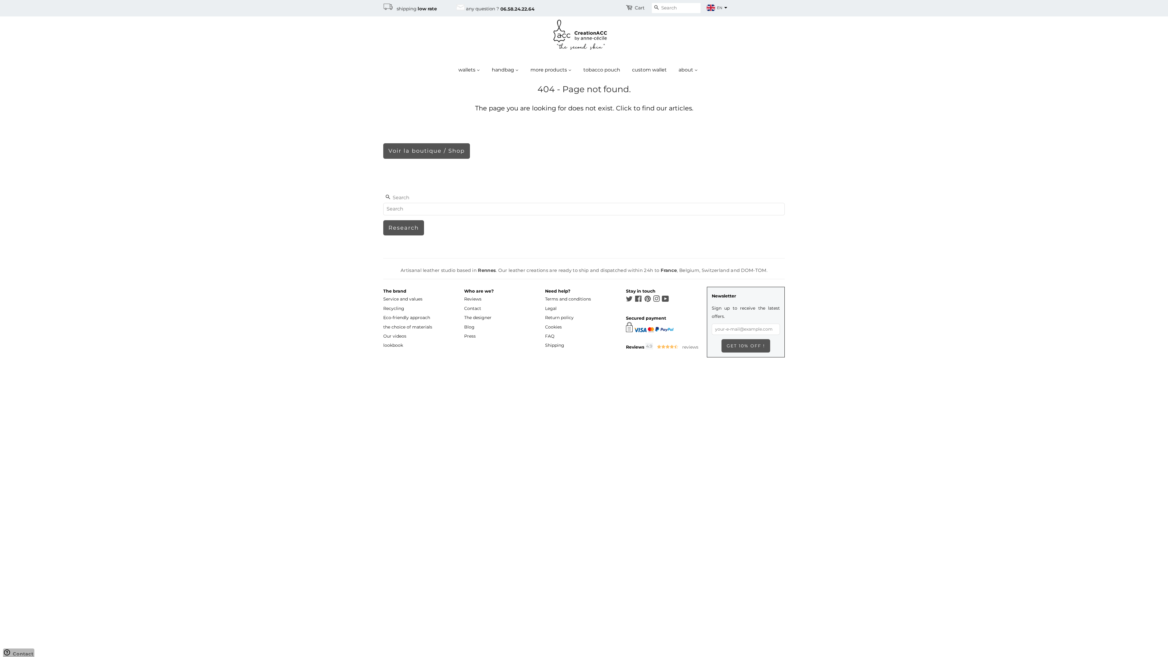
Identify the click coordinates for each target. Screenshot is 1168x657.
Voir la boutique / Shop (426, 151)
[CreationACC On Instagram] (656, 299)
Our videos (394, 336)
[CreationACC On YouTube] (665, 299)
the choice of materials (407, 327)
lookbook (393, 345)
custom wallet (649, 70)
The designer (478, 317)
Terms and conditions (568, 299)
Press (470, 336)
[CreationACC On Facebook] (638, 299)
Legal (551, 308)
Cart (640, 8)
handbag (503, 70)
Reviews (472, 299)
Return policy (559, 317)
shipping (415, 9)
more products (549, 70)
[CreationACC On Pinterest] (647, 299)
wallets (467, 70)
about (686, 70)
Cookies (553, 327)
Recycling (393, 308)
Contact (472, 308)
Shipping (554, 345)
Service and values (402, 299)
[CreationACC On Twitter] (629, 299)
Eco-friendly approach (406, 317)
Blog (469, 327)
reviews (689, 347)
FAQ (549, 336)
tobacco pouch (601, 70)
